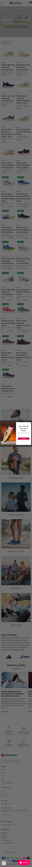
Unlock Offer (23, 438)
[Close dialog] (30, 423)
